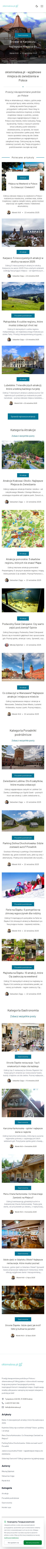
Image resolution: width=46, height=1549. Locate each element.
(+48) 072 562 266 (12, 1403)
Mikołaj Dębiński (8, 1471)
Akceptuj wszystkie (32, 1542)
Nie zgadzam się (13, 1542)
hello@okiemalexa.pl (13, 1407)
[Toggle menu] (42, 6)
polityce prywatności (11, 1537)
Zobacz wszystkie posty (23, 435)
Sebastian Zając (8, 1476)
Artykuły (6, 1414)
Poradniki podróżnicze (23, 315)
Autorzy (6, 1465)
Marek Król (6, 1480)
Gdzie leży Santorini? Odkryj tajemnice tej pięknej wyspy (23, 1458)
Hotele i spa (6, 1507)
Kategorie (7, 1488)
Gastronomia (23, 35)
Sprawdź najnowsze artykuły (23, 416)
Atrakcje (23, 178)
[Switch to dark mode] (36, 6)
